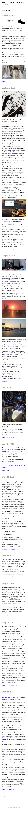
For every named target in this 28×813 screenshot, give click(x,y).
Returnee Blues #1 (7, 697)
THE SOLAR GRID (13, 150)
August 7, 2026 (8, 88)
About (6, 4)
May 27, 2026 (8, 583)
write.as (18, 807)
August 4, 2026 (8, 255)
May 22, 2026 (8, 692)
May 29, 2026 (8, 477)
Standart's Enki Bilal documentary (11, 280)
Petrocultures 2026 (7, 353)
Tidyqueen (5, 739)
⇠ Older (5, 797)
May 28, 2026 (8, 555)
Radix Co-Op (12, 344)
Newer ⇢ (22, 797)
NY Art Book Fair (10, 346)
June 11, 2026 (8, 444)
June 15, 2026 (8, 387)
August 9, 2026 (9, 15)
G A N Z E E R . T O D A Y (13, 2)
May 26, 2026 (8, 622)
